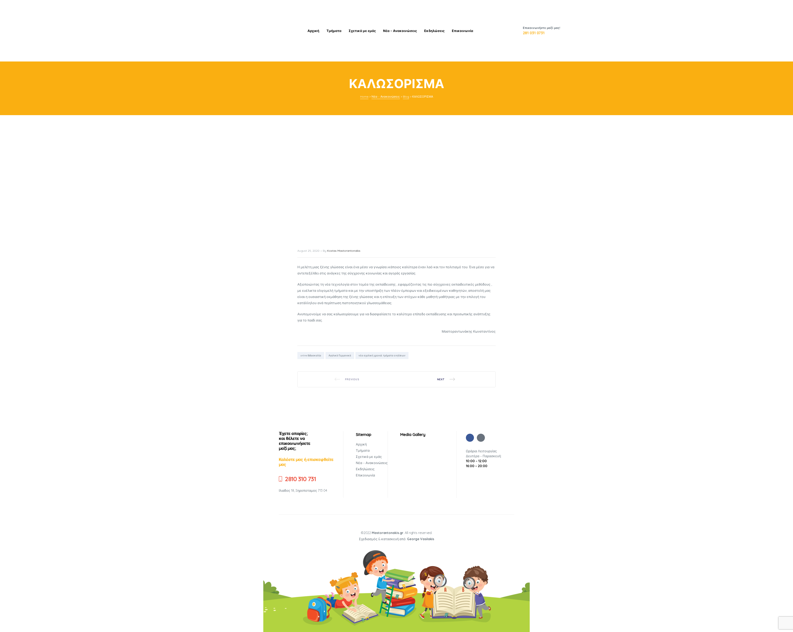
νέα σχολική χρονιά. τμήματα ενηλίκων (382, 355)
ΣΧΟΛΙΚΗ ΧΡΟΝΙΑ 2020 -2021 (446, 379)
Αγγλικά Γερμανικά (340, 355)
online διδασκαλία (310, 355)
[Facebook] (470, 438)
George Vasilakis (420, 539)
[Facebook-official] (481, 438)
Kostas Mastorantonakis (343, 251)
